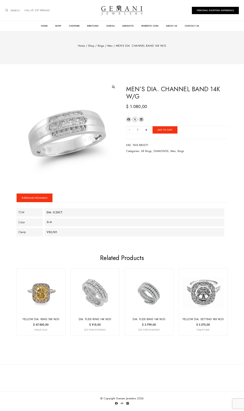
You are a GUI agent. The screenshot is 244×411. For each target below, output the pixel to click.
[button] (114, 87)
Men (173, 151)
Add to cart (165, 129)
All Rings (146, 151)
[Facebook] (116, 403)
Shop (58, 25)
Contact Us (192, 25)
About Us (171, 25)
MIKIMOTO (128, 25)
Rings (180, 151)
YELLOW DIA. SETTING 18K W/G (203, 319)
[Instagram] (127, 403)
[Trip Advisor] (122, 403)
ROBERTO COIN (150, 25)
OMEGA (110, 25)
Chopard (74, 25)
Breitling (93, 25)
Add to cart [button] (40, 335)
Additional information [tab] (34, 198)
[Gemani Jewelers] (122, 10)
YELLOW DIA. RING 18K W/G (40, 319)
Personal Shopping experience (215, 10)
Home (44, 25)
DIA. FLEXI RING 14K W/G (95, 319)
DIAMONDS (161, 151)
